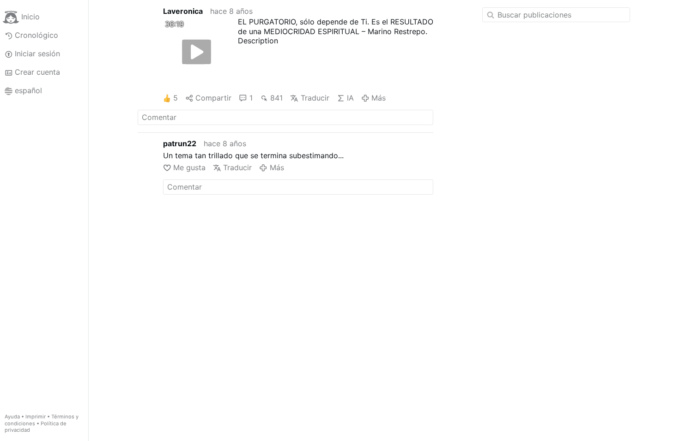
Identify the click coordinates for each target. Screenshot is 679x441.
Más (378, 97)
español (28, 90)
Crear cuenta (37, 72)
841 (276, 97)
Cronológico (36, 35)
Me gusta (189, 167)
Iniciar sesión (37, 53)
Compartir (213, 97)
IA (350, 97)
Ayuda (12, 416)
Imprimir (35, 416)
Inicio (30, 16)
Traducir (315, 97)
